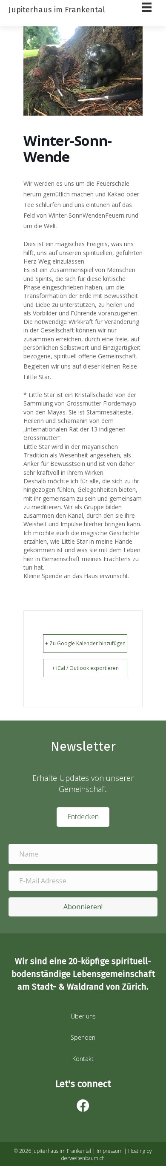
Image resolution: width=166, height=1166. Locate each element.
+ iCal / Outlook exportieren (85, 668)
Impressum (110, 1151)
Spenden (83, 1037)
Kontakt (83, 1059)
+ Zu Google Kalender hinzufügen (85, 643)
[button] (83, 906)
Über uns (83, 1016)
